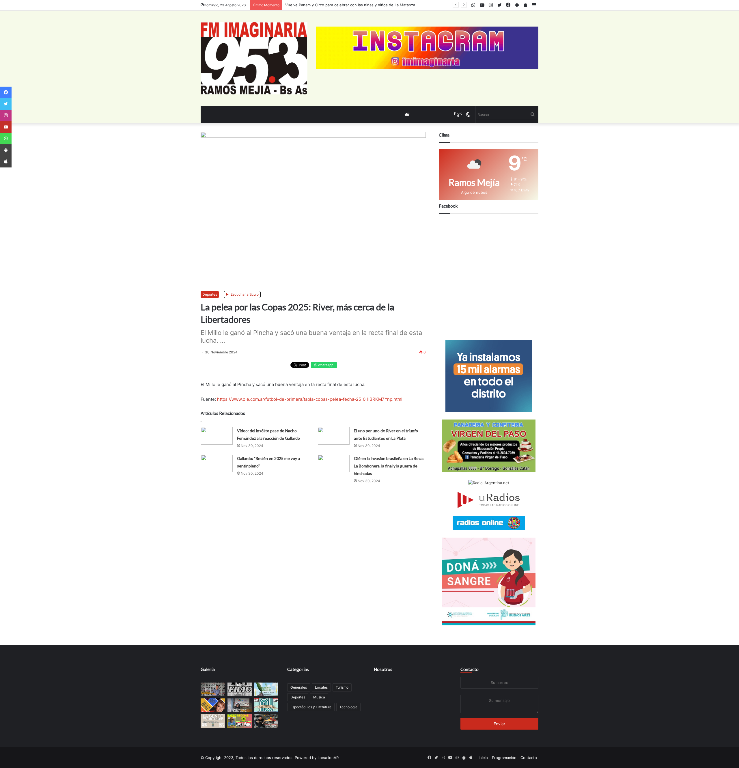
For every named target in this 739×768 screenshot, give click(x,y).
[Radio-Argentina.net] (488, 483)
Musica (319, 697)
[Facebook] (6, 92)
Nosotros (383, 669)
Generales (298, 687)
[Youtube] (6, 127)
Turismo (342, 687)
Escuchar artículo (244, 294)
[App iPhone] (6, 161)
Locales (321, 687)
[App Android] (6, 150)
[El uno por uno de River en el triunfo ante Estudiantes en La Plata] (334, 436)
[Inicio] (254, 58)
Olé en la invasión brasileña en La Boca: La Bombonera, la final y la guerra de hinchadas (389, 466)
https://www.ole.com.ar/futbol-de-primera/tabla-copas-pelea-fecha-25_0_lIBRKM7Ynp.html (309, 399)
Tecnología (348, 707)
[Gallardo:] (217, 463)
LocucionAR (328, 757)
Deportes (209, 294)
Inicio (483, 757)
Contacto (469, 669)
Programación (504, 757)
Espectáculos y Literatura (310, 707)
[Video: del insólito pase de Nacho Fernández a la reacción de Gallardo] (217, 436)
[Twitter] (6, 104)
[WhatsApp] (6, 138)
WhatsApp (325, 365)
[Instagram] (6, 115)
